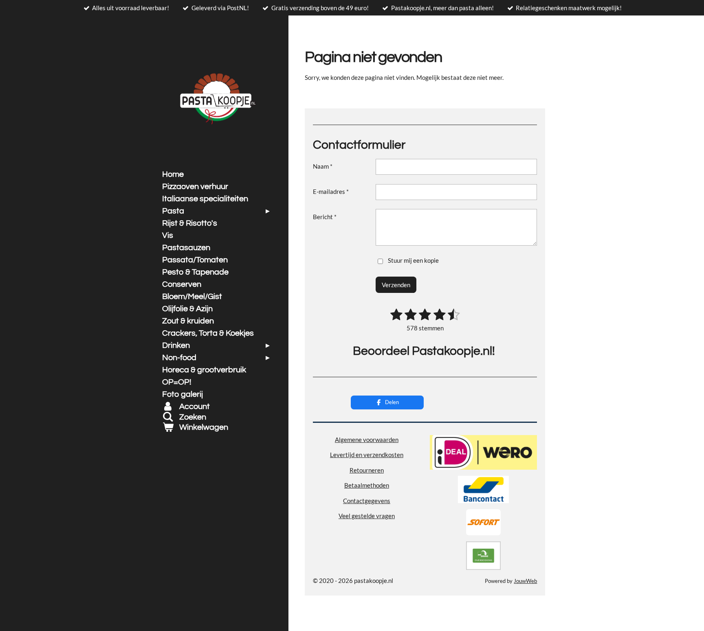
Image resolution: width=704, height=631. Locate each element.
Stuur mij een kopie (413, 260)
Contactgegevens (366, 500)
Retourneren (367, 470)
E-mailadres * (331, 191)
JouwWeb (525, 581)
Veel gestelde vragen (367, 515)
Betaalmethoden (366, 485)
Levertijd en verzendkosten (366, 454)
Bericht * (325, 216)
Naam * (322, 166)
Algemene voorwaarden (366, 439)
